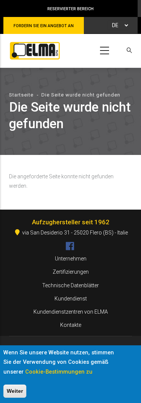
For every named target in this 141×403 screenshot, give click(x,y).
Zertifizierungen (71, 272)
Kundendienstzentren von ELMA (70, 312)
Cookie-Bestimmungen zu (58, 371)
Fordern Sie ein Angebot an (44, 25)
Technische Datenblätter (70, 285)
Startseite (21, 95)
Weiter (15, 391)
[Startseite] (33, 49)
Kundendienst (71, 299)
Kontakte (70, 325)
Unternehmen (70, 259)
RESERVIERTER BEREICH (70, 8)
